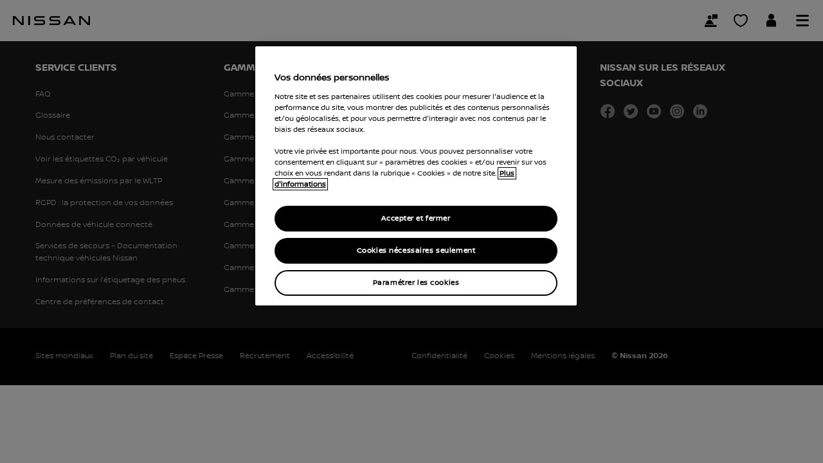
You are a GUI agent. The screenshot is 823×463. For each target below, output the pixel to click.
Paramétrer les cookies (416, 282)
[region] (416, 175)
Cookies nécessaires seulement (416, 250)
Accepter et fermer (415, 218)
